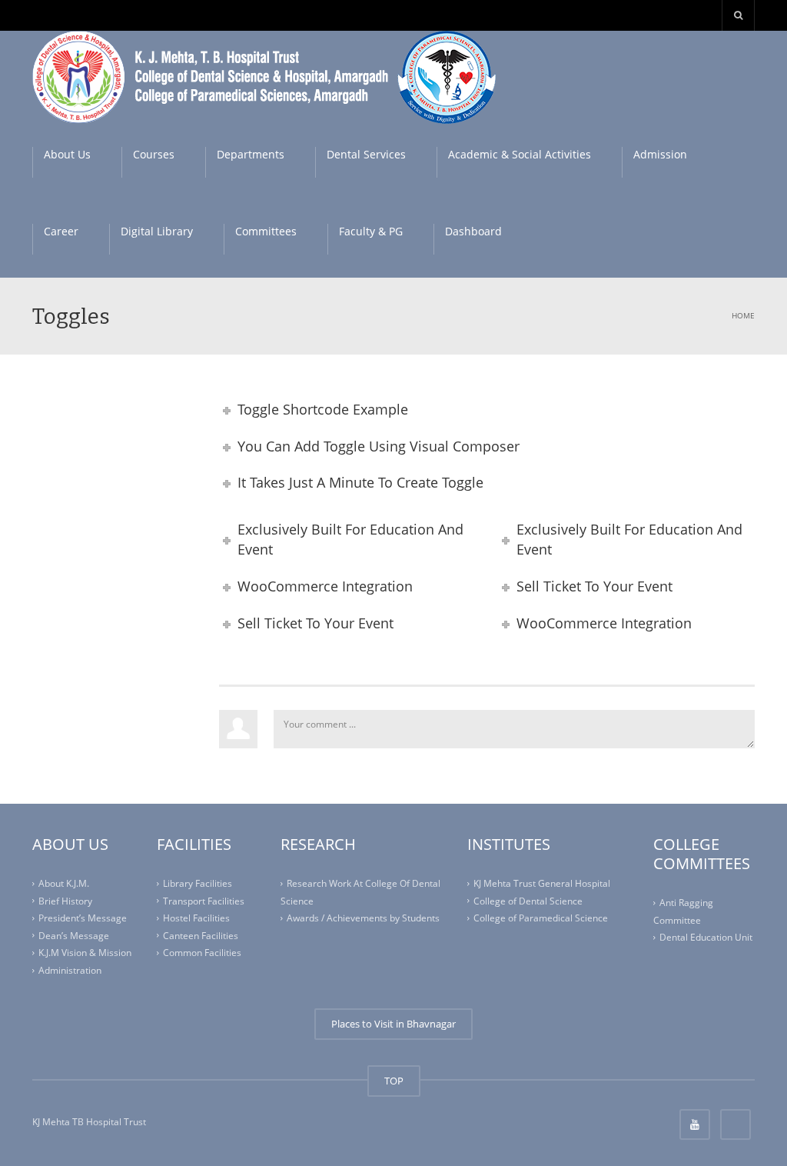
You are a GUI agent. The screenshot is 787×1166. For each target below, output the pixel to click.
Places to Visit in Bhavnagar (393, 1024)
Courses (153, 154)
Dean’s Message (73, 935)
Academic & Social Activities (519, 154)
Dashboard (473, 231)
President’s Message (82, 917)
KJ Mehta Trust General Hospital (541, 883)
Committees (266, 231)
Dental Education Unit (705, 937)
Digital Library (157, 231)
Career (61, 231)
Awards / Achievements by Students (363, 917)
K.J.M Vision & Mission (84, 952)
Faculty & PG (371, 231)
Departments (250, 154)
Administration (69, 970)
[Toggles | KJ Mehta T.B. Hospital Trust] (267, 76)
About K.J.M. (63, 883)
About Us (67, 154)
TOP (393, 1081)
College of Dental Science (528, 901)
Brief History (65, 901)
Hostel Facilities (196, 917)
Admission (660, 154)
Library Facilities (197, 883)
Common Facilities (202, 952)
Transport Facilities (203, 901)
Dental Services (366, 154)
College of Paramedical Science (540, 917)
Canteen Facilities (200, 935)
